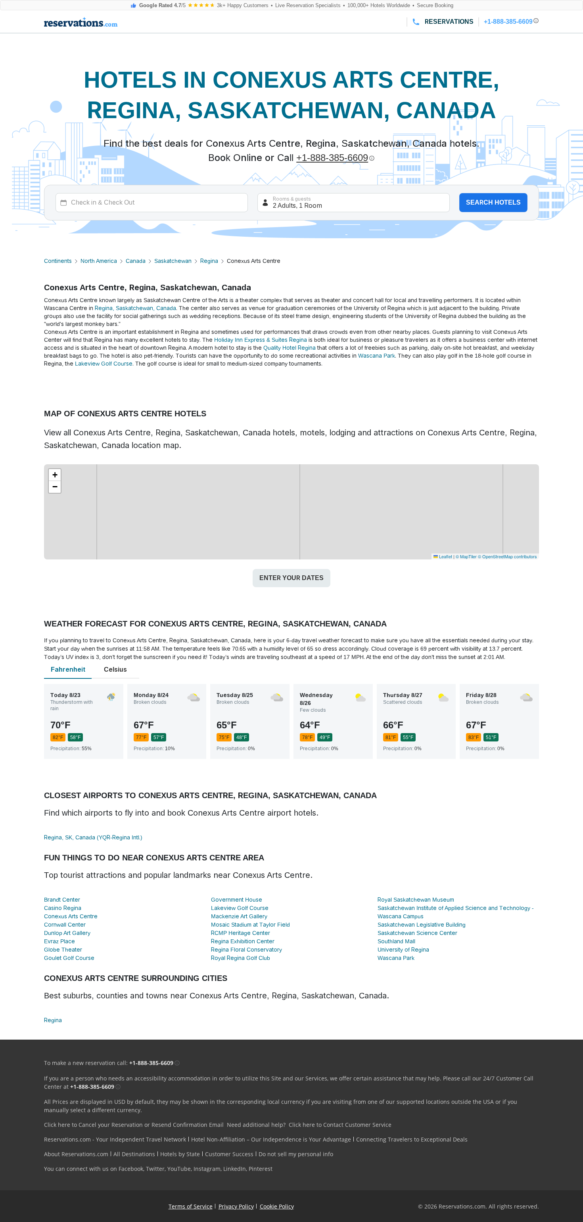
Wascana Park (376, 355)
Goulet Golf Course (69, 958)
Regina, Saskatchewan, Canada (135, 308)
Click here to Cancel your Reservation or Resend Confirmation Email (134, 1124)
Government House (236, 899)
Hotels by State (180, 1154)
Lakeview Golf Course (103, 363)
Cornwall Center (65, 924)
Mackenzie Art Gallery (239, 916)
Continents (58, 261)
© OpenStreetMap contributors (507, 556)
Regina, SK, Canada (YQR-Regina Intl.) (93, 837)
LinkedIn (234, 1168)
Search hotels (493, 202)
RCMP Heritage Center (240, 933)
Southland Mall (396, 941)
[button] (55, 475)
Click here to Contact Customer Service (340, 1124)
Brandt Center (62, 899)
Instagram (207, 1168)
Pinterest (260, 1168)
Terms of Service (191, 1206)
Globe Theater (63, 949)
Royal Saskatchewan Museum (416, 899)
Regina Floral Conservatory (246, 949)
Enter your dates (291, 578)
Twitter (155, 1168)
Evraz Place (59, 941)
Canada (136, 261)
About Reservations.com (76, 1154)
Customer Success (229, 1154)
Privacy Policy (236, 1206)
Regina (209, 261)
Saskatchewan (173, 261)
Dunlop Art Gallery (67, 933)
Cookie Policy (277, 1206)
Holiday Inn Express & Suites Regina (260, 340)
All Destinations (134, 1154)
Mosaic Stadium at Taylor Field (250, 924)
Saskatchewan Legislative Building (422, 924)
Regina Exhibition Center (242, 941)
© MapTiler (466, 556)
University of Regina (403, 949)
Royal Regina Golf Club (240, 958)
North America (99, 261)
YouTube (179, 1168)
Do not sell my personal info (296, 1154)
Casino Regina (62, 908)
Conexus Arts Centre (71, 916)
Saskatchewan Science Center (417, 933)
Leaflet (445, 556)
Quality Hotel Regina (289, 348)
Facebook (131, 1168)
